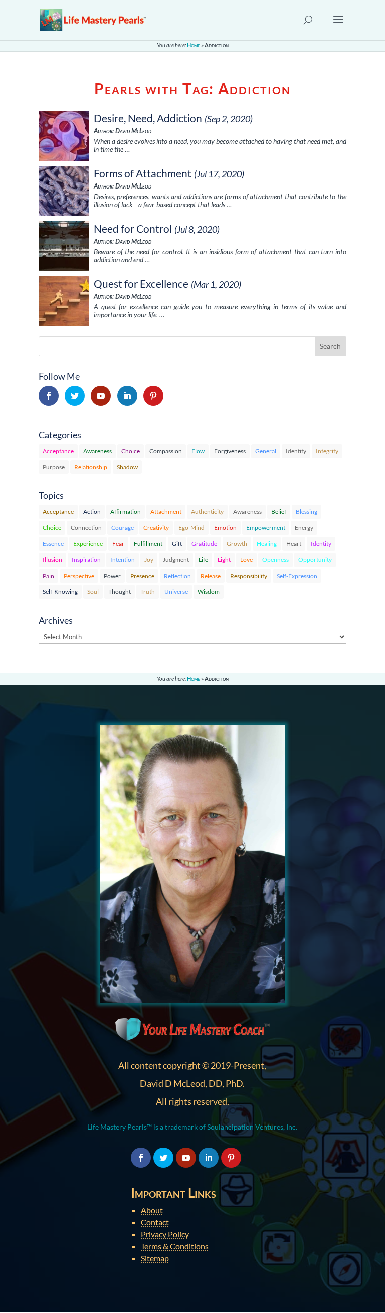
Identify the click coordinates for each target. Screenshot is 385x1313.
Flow (198, 451)
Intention (122, 560)
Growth (237, 543)
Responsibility (248, 576)
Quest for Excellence (141, 283)
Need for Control (133, 228)
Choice (130, 451)
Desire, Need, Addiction (148, 118)
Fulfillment (148, 543)
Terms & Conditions (175, 1246)
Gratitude (204, 543)
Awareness (97, 451)
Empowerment (265, 527)
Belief (278, 511)
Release (211, 576)
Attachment (165, 511)
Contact (155, 1222)
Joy (148, 560)
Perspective (79, 576)
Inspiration (86, 560)
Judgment (176, 560)
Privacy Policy (165, 1234)
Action (92, 511)
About (152, 1210)
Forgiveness (230, 451)
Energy (304, 527)
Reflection (177, 576)
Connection (86, 527)
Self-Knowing (60, 591)
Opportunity (315, 560)
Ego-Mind (191, 527)
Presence (142, 576)
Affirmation (125, 511)
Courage (122, 527)
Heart (293, 543)
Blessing (306, 511)
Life (203, 560)
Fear (118, 543)
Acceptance (58, 451)
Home (193, 45)
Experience (88, 543)
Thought (119, 591)
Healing (267, 543)
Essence (53, 543)
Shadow (127, 467)
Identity (296, 451)
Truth (147, 591)
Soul (93, 591)
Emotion (225, 527)
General (265, 451)
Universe (176, 591)
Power (112, 576)
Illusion (52, 560)
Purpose (54, 467)
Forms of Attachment (142, 173)
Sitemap (155, 1258)
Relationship (90, 467)
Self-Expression (297, 576)
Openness (275, 560)
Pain (48, 576)
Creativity (156, 527)
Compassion (165, 451)
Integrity (327, 451)
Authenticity (207, 511)
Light (224, 560)
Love (246, 560)
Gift (177, 543)
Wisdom (209, 591)
